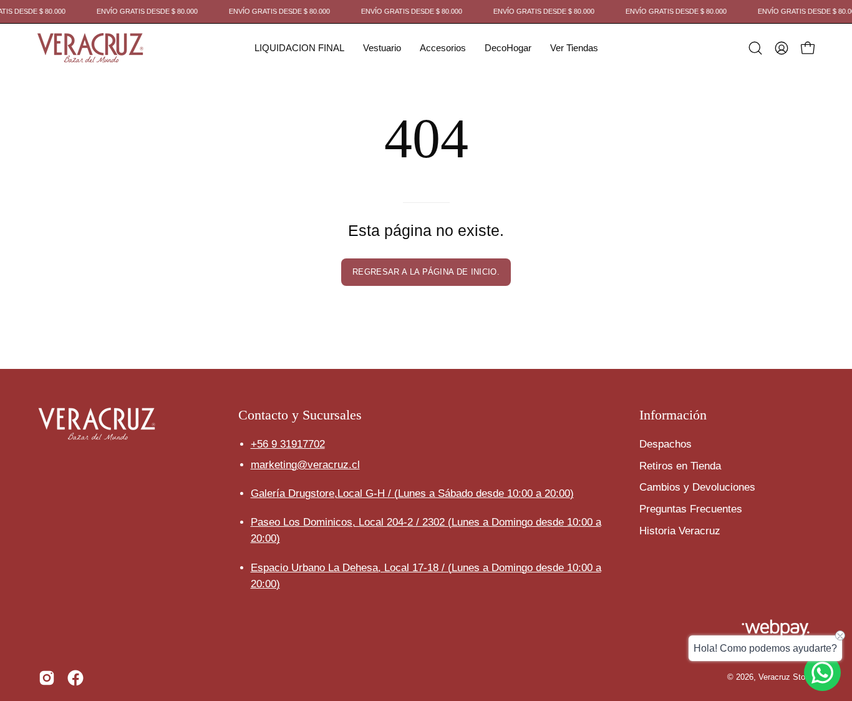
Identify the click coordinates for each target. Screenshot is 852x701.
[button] (299, 48)
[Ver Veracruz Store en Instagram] (46, 678)
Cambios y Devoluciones (697, 487)
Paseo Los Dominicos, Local (349, 522)
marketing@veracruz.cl (305, 465)
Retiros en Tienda (680, 465)
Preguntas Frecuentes (690, 508)
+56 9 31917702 (288, 444)
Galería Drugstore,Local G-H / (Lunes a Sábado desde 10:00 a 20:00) (412, 493)
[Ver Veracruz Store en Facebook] (75, 678)
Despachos (665, 444)
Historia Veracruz (679, 530)
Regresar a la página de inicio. (426, 272)
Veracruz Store (785, 677)
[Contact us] (822, 672)
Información (673, 415)
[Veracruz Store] (90, 48)
